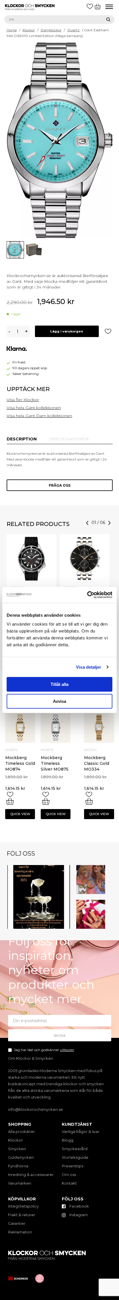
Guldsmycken (21, 1157)
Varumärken (19, 1183)
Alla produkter (21, 1131)
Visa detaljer (88, 667)
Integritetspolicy (23, 1206)
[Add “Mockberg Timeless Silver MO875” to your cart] (46, 801)
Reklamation (20, 1232)
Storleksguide (75, 1157)
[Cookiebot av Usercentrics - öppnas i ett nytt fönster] (87, 595)
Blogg (67, 1140)
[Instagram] (67, 925)
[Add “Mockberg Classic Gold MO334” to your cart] (89, 801)
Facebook (78, 1206)
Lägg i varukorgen (66, 331)
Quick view (20, 814)
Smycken (17, 1148)
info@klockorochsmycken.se (35, 1109)
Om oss (69, 1174)
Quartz (73, 30)
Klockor (29, 30)
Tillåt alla (59, 684)
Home (12, 30)
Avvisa (59, 701)
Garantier (16, 1223)
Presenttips (72, 1166)
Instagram (78, 1214)
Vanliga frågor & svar (80, 1131)
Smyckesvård (75, 1148)
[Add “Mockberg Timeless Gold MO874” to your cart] (10, 801)
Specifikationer (69, 439)
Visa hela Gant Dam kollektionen (39, 415)
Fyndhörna (18, 1166)
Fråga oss (59, 485)
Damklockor (51, 30)
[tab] (22, 439)
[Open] (38, 896)
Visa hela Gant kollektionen (34, 407)
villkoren (67, 1050)
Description (22, 439)
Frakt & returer (21, 1214)
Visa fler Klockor (23, 399)
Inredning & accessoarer (31, 1174)
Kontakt (69, 1183)
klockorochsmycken (38, 868)
